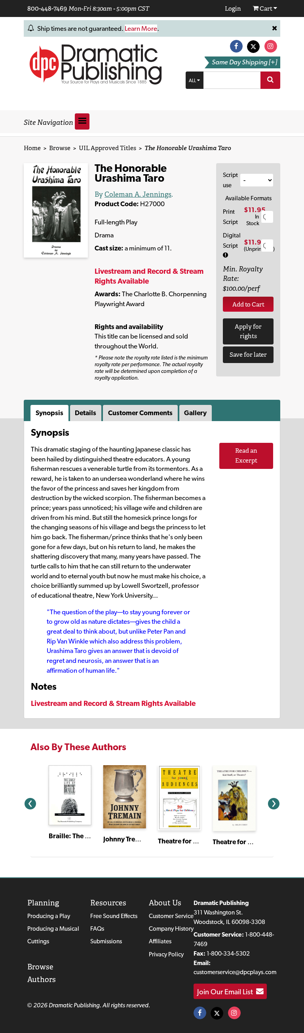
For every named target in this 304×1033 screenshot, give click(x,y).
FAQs (97, 928)
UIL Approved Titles (107, 148)
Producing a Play (48, 916)
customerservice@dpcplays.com (235, 972)
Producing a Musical (53, 928)
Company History (171, 928)
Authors (41, 979)
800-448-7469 (47, 8)
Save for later (248, 354)
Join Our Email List (226, 991)
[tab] (50, 413)
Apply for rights (248, 331)
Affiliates (160, 941)
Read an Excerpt (246, 455)
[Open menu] (82, 121)
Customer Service (171, 916)
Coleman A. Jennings (137, 194)
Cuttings (38, 941)
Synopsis (49, 413)
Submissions (106, 941)
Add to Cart (248, 304)
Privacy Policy (166, 954)
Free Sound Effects (113, 916)
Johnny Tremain (126, 839)
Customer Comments (140, 413)
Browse (59, 148)
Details (85, 413)
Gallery (195, 413)
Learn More (141, 28)
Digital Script (232, 240)
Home (32, 148)
